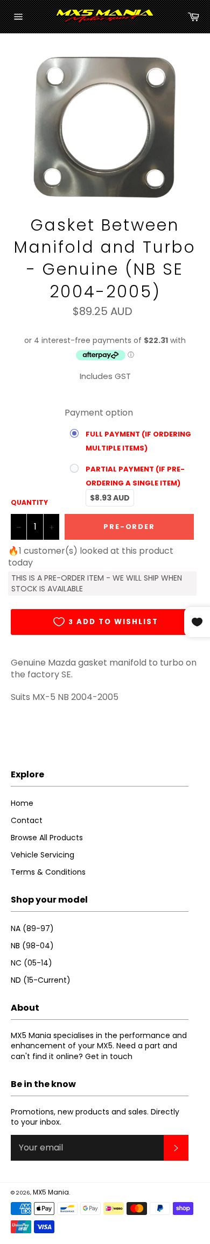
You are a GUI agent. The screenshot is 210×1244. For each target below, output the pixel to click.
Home (22, 803)
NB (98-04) (32, 945)
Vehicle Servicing (42, 854)
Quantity (29, 502)
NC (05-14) (31, 962)
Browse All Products (47, 837)
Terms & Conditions (48, 872)
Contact (27, 820)
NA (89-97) (32, 928)
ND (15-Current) (41, 980)
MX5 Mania (51, 1192)
